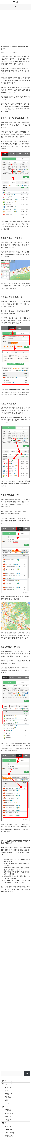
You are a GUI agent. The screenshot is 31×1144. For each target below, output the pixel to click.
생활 (6, 1100)
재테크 (7, 1129)
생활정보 (4, 1084)
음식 (6, 1087)
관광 (6, 1097)
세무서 (7, 1133)
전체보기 (4, 1080)
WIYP (16, 2)
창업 (6, 1116)
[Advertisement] (15, 26)
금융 (3, 1123)
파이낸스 (8, 1136)
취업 (6, 1110)
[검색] (27, 1073)
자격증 (7, 1113)
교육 (6, 1120)
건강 (6, 1090)
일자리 (4, 1107)
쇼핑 (6, 1094)
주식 (6, 1126)
